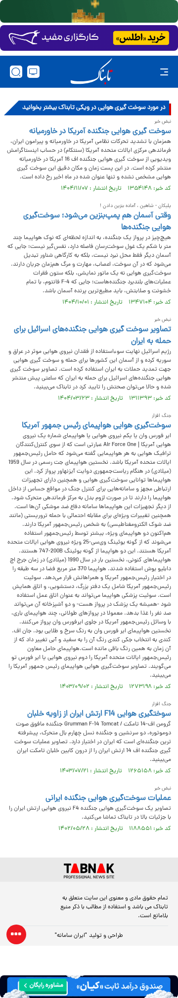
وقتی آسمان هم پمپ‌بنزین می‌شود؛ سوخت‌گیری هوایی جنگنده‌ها (97, 222)
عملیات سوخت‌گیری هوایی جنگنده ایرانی (108, 798)
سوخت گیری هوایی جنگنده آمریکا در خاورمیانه (100, 132)
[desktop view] (33, 72)
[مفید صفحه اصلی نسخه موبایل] (89, 38)
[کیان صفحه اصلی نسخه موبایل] (89, 986)
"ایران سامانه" (71, 935)
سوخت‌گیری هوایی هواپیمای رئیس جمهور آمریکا (96, 426)
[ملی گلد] (89, 11)
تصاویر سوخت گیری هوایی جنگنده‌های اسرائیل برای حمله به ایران (92, 335)
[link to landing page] (91, 71)
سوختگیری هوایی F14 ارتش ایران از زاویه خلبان (99, 714)
